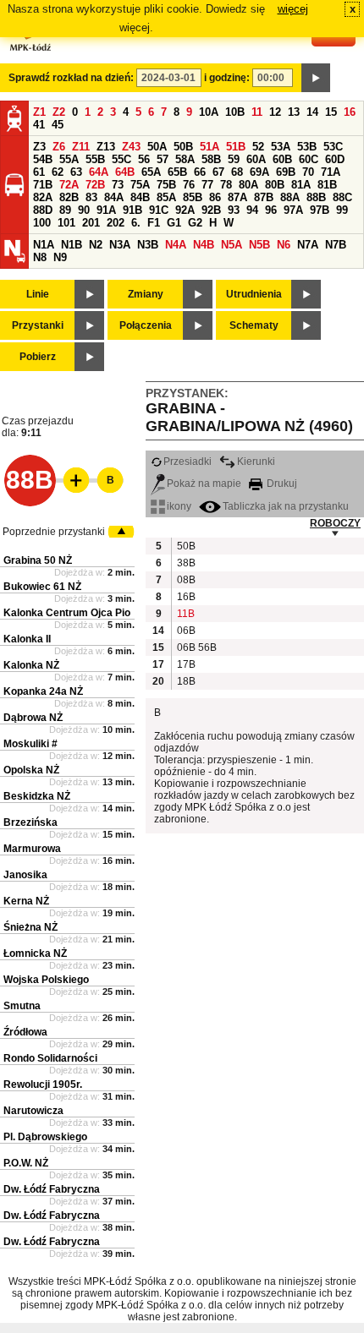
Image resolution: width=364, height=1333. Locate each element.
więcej (293, 9)
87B (263, 197)
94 (252, 210)
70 (308, 172)
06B (185, 630)
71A (330, 172)
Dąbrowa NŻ (33, 718)
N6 (283, 244)
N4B (203, 244)
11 (256, 112)
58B (211, 159)
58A (185, 159)
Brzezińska (30, 822)
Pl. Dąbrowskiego (45, 1137)
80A (248, 184)
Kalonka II (27, 639)
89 (65, 210)
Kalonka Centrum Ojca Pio (66, 613)
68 (237, 172)
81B (327, 184)
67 (218, 172)
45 (57, 124)
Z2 (58, 112)
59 (234, 159)
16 (350, 112)
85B (192, 197)
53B (307, 146)
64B (125, 172)
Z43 (131, 146)
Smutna (22, 1006)
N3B (147, 244)
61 (39, 172)
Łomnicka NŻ (35, 953)
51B (235, 146)
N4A (175, 244)
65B (177, 172)
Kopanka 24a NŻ (43, 691)
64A (98, 172)
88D (42, 210)
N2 (95, 244)
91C (158, 210)
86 (215, 197)
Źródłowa (25, 1032)
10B (235, 112)
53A (280, 146)
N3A (119, 244)
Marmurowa (32, 849)
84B (140, 197)
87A (237, 197)
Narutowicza (33, 1111)
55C (121, 159)
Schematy (254, 325)
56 (144, 159)
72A (69, 184)
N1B (71, 244)
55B (95, 159)
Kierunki (256, 461)
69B (285, 172)
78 (226, 184)
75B (166, 184)
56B (206, 647)
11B (185, 614)
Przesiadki (187, 461)
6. (136, 222)
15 (331, 112)
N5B (259, 244)
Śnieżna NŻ (30, 927)
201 (91, 222)
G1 (174, 222)
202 (115, 222)
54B (42, 159)
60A (256, 159)
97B (319, 210)
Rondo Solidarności (50, 1058)
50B (183, 146)
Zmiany (145, 294)
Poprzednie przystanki (54, 532)
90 (84, 210)
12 (275, 112)
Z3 (39, 146)
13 (294, 112)
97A (293, 210)
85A (166, 197)
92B (211, 210)
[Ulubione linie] (71, 480)
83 (91, 197)
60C (308, 159)
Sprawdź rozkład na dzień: (71, 78)
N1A (43, 244)
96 (271, 210)
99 (342, 210)
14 (312, 112)
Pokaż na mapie (204, 483)
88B (316, 197)
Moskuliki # (30, 744)
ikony (179, 506)
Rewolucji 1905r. (42, 1084)
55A (69, 159)
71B (42, 184)
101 (66, 222)
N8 (40, 257)
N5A (231, 244)
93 (234, 210)
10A (208, 112)
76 (189, 184)
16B (185, 597)
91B (132, 210)
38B (185, 563)
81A (301, 184)
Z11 (81, 146)
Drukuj (280, 483)
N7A (307, 244)
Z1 (39, 112)
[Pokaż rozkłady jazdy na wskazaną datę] (315, 77)
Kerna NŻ (26, 901)
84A (114, 197)
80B (274, 184)
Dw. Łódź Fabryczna (51, 1189)
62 (57, 172)
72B (95, 184)
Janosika (25, 875)
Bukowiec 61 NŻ (42, 587)
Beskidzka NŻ (36, 796)
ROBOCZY (335, 523)
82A (42, 197)
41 (39, 124)
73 (118, 184)
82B (69, 197)
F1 (153, 222)
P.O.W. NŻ (25, 1163)
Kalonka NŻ (31, 665)
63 (76, 172)
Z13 (106, 146)
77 (207, 184)
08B (185, 580)
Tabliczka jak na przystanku (286, 506)
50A (157, 146)
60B (282, 159)
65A (151, 172)
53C (333, 146)
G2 (195, 222)
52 (258, 146)
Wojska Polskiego (46, 980)
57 (162, 159)
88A (290, 197)
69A (259, 172)
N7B (335, 244)
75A (140, 184)
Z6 (58, 146)
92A (185, 210)
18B (185, 681)
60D (335, 159)
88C (342, 197)
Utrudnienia (254, 294)
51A (209, 146)
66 (200, 172)
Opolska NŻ (31, 770)
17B (185, 664)
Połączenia (145, 325)
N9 (60, 257)
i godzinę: (227, 78)
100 (42, 222)
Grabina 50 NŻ (37, 560)
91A (106, 210)
